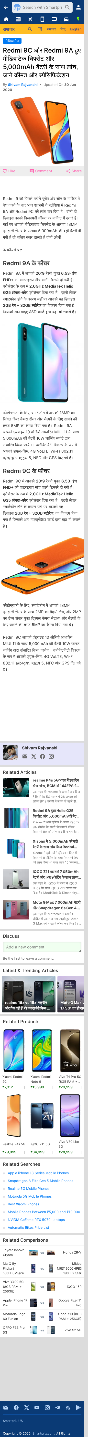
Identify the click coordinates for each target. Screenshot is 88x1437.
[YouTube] (37, 1407)
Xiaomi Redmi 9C (12, 1079)
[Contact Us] (6, 1407)
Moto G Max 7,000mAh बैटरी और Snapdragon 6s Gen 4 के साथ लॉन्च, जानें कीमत (56, 905)
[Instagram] (47, 1407)
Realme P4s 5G (13, 1144)
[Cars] (66, 19)
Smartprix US (13, 1421)
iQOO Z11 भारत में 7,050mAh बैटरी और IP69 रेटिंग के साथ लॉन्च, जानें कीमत (56, 875)
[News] (18, 19)
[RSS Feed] (68, 1407)
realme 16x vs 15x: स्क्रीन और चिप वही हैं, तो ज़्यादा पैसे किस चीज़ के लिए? (29, 1005)
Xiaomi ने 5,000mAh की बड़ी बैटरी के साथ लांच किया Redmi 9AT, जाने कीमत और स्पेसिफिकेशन (56, 844)
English (75, 29)
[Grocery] (78, 19)
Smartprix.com (43, 1433)
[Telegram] (58, 1407)
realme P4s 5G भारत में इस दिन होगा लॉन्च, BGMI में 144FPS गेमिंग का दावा (57, 783)
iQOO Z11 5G (40, 1144)
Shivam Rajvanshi (39, 748)
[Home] (6, 19)
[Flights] (30, 19)
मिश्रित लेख (12, 41)
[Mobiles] (42, 19)
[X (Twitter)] (27, 1407)
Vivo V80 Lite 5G (69, 1144)
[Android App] (78, 1407)
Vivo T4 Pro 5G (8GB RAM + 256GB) (70, 1079)
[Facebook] (16, 1407)
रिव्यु (63, 29)
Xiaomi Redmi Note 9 (41, 1079)
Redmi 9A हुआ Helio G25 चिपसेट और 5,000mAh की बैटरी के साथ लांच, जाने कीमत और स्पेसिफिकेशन (56, 814)
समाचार (51, 29)
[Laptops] (54, 19)
